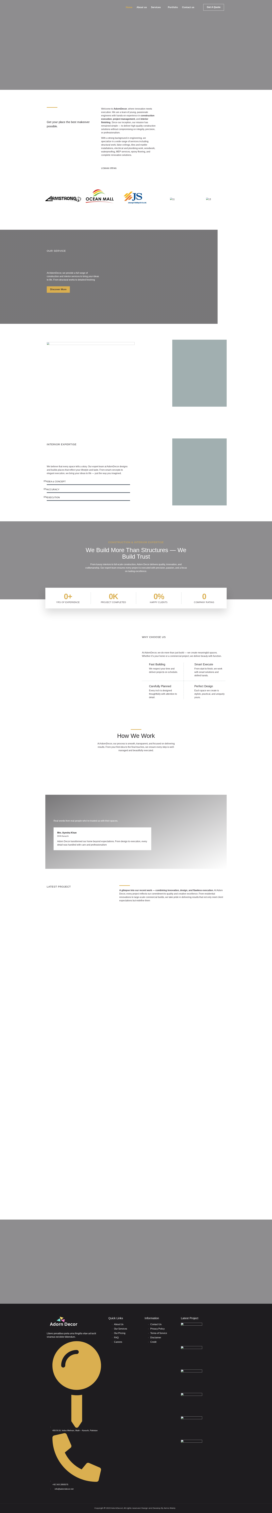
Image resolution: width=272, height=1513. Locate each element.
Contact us (188, 7)
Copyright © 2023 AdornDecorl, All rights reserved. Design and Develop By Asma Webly (134, 1508)
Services (156, 7)
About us (142, 7)
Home (129, 7)
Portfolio (173, 7)
